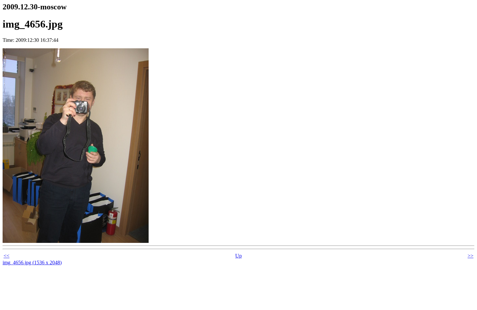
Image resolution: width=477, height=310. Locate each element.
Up (238, 255)
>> (470, 255)
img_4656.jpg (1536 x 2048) (32, 262)
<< (6, 255)
